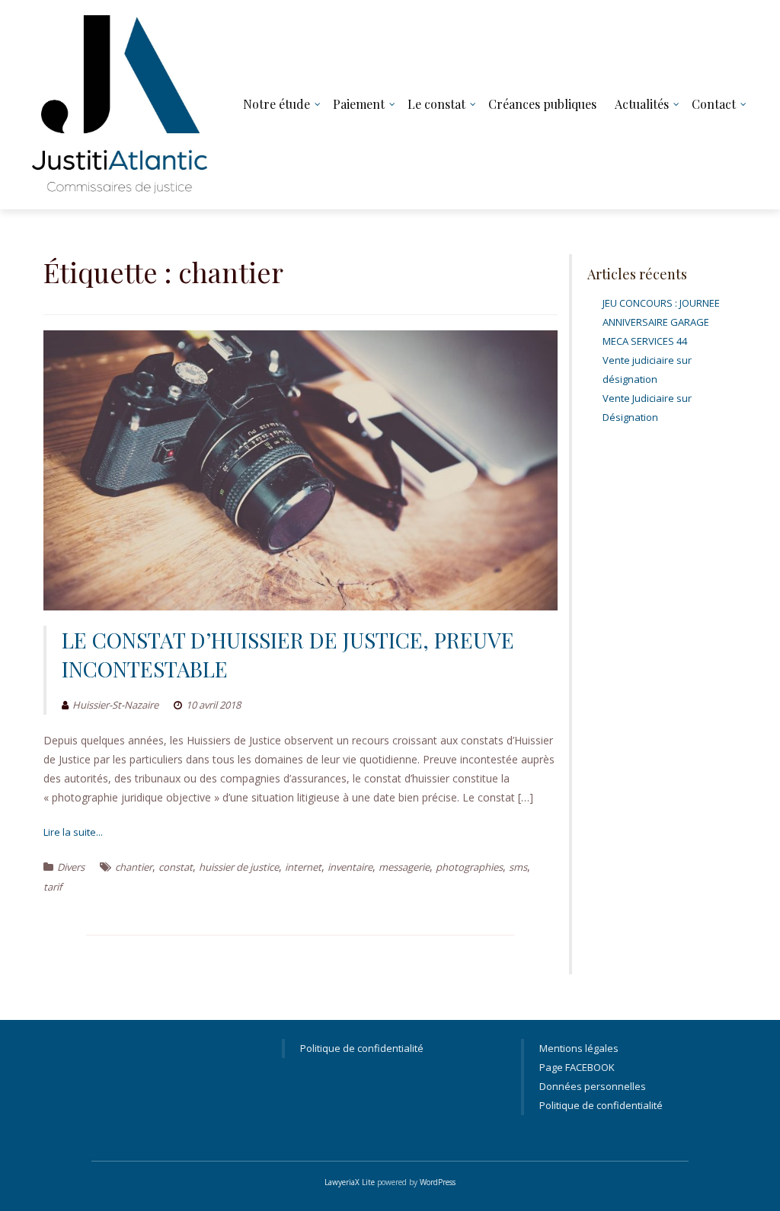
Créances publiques (542, 104)
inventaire (350, 867)
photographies (469, 867)
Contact (714, 104)
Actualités (642, 104)
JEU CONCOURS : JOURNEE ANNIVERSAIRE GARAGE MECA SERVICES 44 (661, 322)
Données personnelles (592, 1086)
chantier (133, 867)
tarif (52, 887)
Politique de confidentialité (362, 1048)
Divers (71, 867)
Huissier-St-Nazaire (115, 705)
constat (175, 867)
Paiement (359, 104)
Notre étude (276, 104)
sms (518, 867)
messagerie (404, 867)
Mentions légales (579, 1048)
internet (303, 867)
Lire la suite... (73, 832)
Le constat (436, 104)
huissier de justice (239, 867)
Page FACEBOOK (577, 1067)
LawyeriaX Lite (349, 1182)
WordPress (438, 1182)
